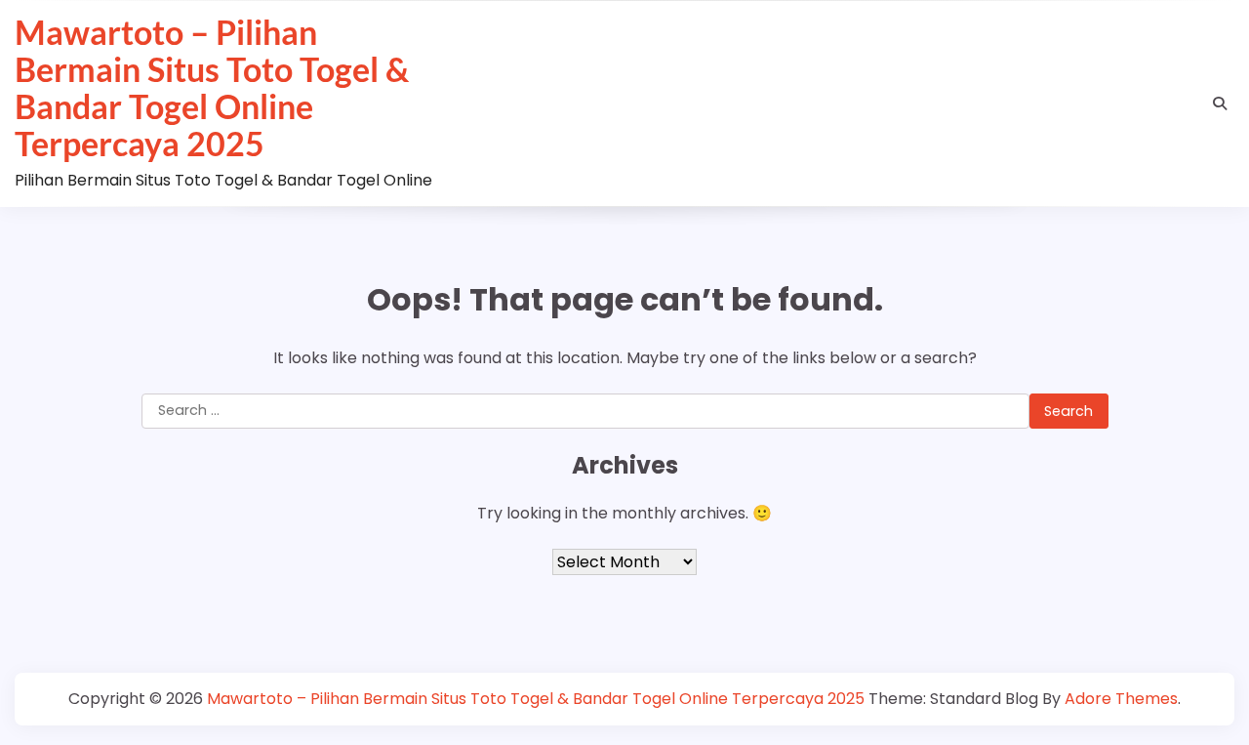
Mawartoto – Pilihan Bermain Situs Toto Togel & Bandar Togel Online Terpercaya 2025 (212, 88)
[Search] (1219, 103)
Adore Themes (1121, 698)
